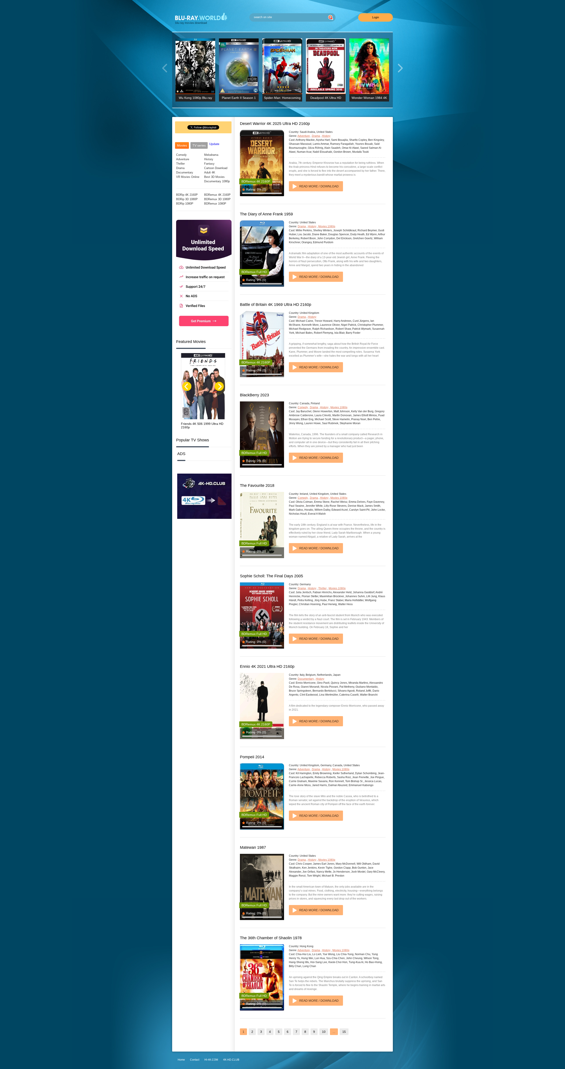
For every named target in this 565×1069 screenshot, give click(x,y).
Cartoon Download (215, 168)
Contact (194, 1059)
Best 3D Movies (214, 177)
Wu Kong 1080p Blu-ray (195, 98)
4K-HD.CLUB (231, 1059)
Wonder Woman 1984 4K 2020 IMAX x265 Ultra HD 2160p (369, 99)
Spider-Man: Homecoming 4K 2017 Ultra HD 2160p (282, 99)
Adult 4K (209, 172)
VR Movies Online (187, 177)
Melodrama (211, 154)
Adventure (182, 159)
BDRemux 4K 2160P (217, 194)
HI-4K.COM (211, 1059)
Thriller (180, 163)
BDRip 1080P (184, 203)
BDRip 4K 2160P (187, 194)
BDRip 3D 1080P (187, 199)
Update (214, 144)
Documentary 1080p (217, 181)
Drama (180, 168)
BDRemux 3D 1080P (217, 199)
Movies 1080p (326, 226)
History (208, 159)
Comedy (181, 154)
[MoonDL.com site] (204, 329)
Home (181, 1059)
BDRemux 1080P (215, 203)
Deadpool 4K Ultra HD (325, 98)
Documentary (184, 172)
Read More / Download (319, 186)
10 (324, 1031)
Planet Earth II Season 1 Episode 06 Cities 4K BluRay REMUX (239, 99)
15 (344, 1031)
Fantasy (209, 163)
